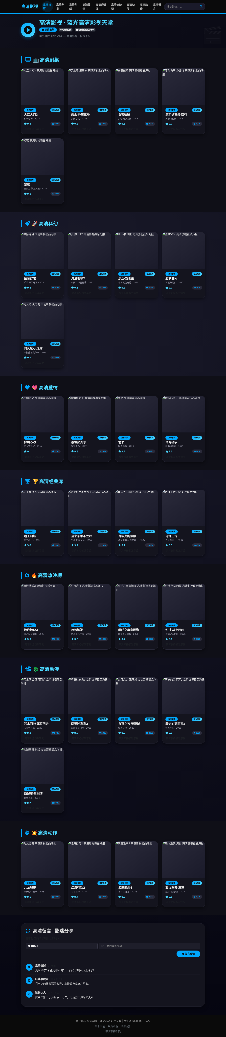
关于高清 (99, 1026)
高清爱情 (86, 6)
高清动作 (144, 6)
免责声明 (113, 1026)
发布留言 (189, 954)
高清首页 (47, 6)
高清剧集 (60, 6)
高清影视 (29, 6)
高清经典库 (101, 6)
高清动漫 (131, 6)
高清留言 (157, 6)
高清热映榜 (116, 6)
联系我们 (126, 1026)
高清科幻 (73, 6)
